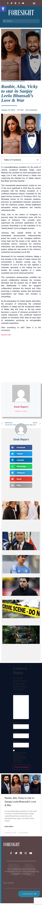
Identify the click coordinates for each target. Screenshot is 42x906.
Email (16, 732)
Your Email (8, 883)
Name (16, 723)
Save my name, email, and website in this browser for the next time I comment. (20, 757)
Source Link (6, 335)
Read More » (9, 826)
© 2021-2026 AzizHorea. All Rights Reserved (21, 861)
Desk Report (21, 406)
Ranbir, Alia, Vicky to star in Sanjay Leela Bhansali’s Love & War (20, 802)
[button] (3, 9)
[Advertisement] (21, 359)
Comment (18, 694)
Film (37, 31)
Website (16, 741)
